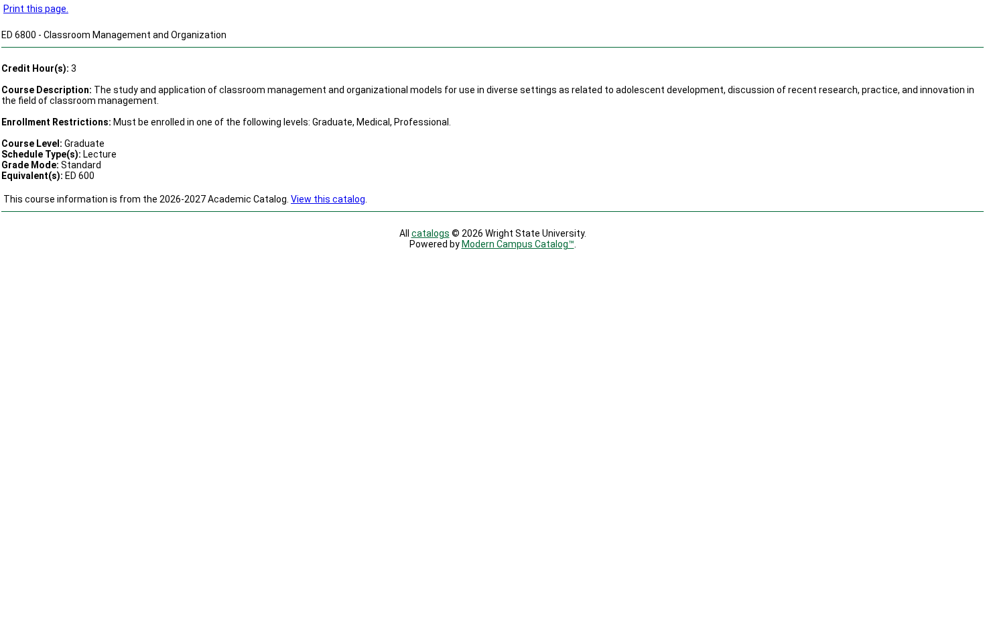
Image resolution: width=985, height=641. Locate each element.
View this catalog (328, 199)
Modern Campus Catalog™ (518, 244)
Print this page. (35, 8)
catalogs (430, 233)
